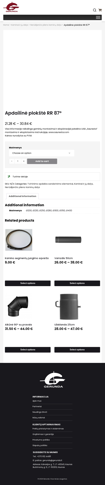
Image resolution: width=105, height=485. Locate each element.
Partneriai (37, 406)
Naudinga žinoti (40, 412)
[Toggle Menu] (98, 17)
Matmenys (15, 147)
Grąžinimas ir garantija (43, 434)
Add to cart (42, 161)
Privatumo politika (41, 439)
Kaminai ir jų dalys (19, 25)
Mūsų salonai (39, 417)
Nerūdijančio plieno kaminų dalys (46, 25)
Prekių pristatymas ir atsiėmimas (48, 428)
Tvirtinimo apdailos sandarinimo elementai (50, 183)
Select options (27, 283)
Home (6, 25)
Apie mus (37, 401)
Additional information (22, 196)
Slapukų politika (40, 445)
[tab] (22, 196)
